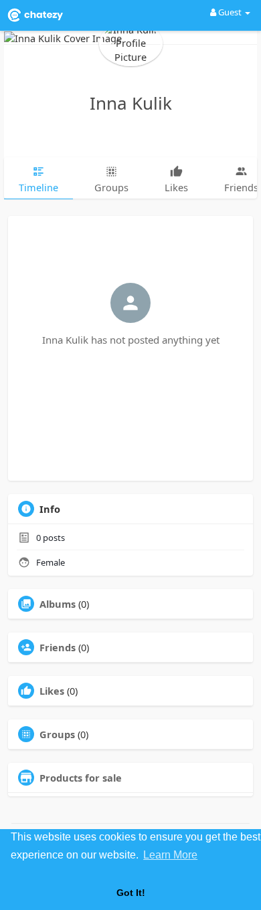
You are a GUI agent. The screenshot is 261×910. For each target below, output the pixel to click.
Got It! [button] (130, 892)
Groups (57, 734)
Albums (57, 603)
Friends (57, 647)
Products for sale (80, 777)
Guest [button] (230, 12)
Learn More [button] (170, 855)
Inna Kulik (131, 103)
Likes (51, 690)
